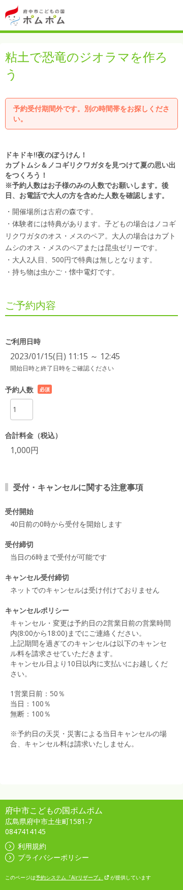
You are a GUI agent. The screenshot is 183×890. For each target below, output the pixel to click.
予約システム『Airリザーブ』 (69, 877)
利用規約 (32, 846)
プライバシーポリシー (53, 857)
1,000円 (24, 450)
